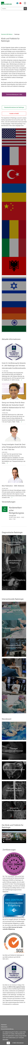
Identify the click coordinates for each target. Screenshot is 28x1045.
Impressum (4, 1024)
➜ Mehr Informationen (18, 1043)
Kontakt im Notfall (14, 113)
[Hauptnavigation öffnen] (25, 3)
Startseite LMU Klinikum (7, 34)
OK (8, 1043)
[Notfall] (20, 3)
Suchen (25, 8)
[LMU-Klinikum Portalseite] (6, 3)
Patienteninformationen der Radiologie (14, 107)
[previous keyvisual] (1, 22)
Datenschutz (4, 1027)
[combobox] (14, 8)
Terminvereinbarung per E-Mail (14, 94)
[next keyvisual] (26, 22)
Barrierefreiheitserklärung (7, 1029)
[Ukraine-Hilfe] (17, 3)
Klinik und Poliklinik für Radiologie (13, 14)
